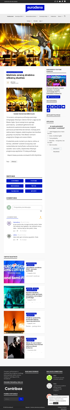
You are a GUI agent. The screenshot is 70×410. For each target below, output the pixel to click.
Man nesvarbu (53, 145)
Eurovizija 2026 (19, 16)
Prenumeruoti (54, 97)
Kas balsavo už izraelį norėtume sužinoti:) (58, 378)
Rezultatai (56, 151)
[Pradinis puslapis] (35, 8)
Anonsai (29, 288)
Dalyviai (36, 288)
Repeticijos (30, 315)
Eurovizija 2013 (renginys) (14, 72)
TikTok (33, 186)
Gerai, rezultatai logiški (55, 136)
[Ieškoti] (64, 16)
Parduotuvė (10, 16)
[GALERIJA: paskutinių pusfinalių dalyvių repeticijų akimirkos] (14, 322)
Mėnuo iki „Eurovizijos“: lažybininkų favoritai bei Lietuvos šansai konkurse (34, 345)
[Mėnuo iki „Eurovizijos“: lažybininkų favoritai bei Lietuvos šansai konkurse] (14, 347)
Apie (40, 21)
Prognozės (30, 265)
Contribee (15, 181)
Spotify (33, 191)
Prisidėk (35, 21)
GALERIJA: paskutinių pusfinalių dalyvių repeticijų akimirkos (33, 319)
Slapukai (27, 407)
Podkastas (53, 16)
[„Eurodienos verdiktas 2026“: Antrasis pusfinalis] (14, 272)
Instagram (15, 186)
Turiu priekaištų (53, 138)
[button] (56, 90)
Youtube (34, 181)
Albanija (14, 161)
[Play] (56, 81)
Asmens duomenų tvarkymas (38, 407)
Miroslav (13, 82)
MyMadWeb (64, 409)
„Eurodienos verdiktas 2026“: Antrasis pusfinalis (33, 269)
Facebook (15, 191)
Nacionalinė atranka (31, 16)
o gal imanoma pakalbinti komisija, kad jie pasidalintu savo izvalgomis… (59, 388)
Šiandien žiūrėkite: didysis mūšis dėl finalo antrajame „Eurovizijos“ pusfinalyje (34, 295)
